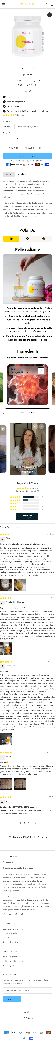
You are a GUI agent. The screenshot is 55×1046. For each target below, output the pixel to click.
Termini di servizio (10, 942)
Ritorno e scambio (10, 933)
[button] (15, 497)
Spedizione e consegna (13, 928)
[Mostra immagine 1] (22, 68)
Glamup (7, 126)
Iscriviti (12, 999)
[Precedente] (17, 68)
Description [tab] (9, 174)
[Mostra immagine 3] (27, 68)
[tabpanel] (27, 198)
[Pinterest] (22, 914)
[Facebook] (4, 914)
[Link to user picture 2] (20, 585)
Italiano (26, 1012)
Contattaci (7, 937)
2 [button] (24, 823)
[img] (6, 534)
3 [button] (28, 823)
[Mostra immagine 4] (30, 68)
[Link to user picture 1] (6, 585)
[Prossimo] (37, 68)
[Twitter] (10, 914)
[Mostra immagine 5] (33, 68)
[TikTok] (29, 914)
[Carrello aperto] (52, 4)
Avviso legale (8, 965)
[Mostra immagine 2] (24, 68)
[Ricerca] (47, 4)
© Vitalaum (27, 1018)
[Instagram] (16, 914)
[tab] (22, 174)
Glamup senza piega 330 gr (27, 126)
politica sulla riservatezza (13, 961)
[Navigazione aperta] (3, 4)
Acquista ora (27, 156)
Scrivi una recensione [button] (27, 516)
